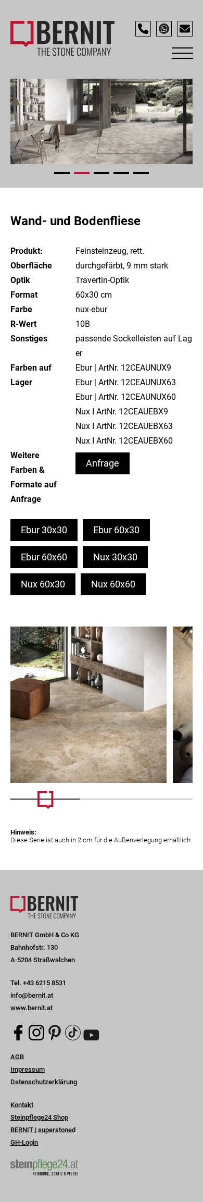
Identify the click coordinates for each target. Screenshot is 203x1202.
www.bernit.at (31, 1008)
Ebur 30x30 (44, 529)
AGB (17, 1057)
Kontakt (21, 1105)
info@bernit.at (31, 995)
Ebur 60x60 (44, 556)
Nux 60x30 (43, 584)
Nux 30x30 (115, 556)
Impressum (27, 1069)
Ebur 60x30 (116, 529)
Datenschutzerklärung (43, 1082)
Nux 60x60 (113, 584)
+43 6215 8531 (44, 983)
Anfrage (102, 463)
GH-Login (24, 1142)
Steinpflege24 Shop (39, 1117)
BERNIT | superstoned (42, 1130)
